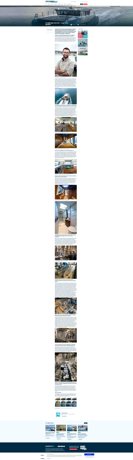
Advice (59, 4)
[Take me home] (51, 1)
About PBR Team (64, 416)
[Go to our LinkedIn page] (85, 1)
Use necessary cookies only (89, 456)
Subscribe (85, 4)
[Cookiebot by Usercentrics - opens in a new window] (42, 458)
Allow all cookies (89, 454)
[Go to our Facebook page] (81, 1)
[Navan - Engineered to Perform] (83, 51)
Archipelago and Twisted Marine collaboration (66, 408)
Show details (48, 458)
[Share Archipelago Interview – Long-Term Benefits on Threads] (51, 32)
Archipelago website (57, 407)
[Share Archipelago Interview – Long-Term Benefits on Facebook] (47, 32)
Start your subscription (73, 449)
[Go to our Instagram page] (84, 1)
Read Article (69, 439)
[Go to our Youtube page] (87, 1)
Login (81, 4)
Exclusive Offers (69, 4)
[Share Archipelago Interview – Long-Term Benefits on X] (49, 32)
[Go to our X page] (82, 1)
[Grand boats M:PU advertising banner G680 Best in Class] (83, 43)
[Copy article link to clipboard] (52, 32)
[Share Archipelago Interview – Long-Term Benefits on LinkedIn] (48, 32)
